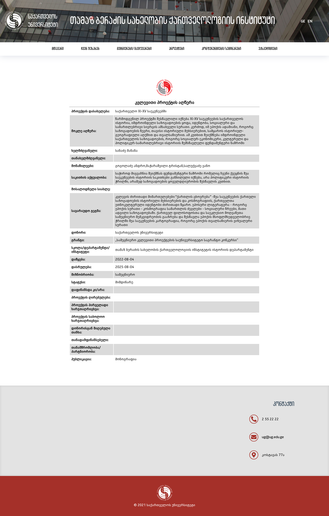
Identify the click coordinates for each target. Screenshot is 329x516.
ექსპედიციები (267, 49)
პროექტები (176, 49)
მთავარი (58, 49)
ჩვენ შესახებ (90, 49)
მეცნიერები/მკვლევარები (134, 49)
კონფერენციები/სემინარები (221, 49)
